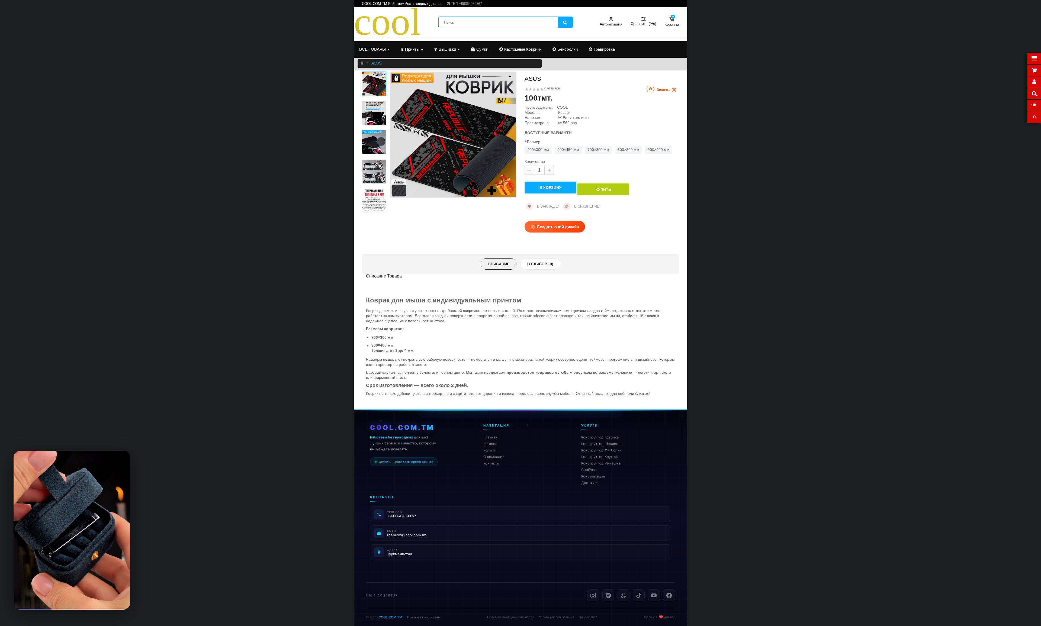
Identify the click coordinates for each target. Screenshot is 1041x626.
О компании (494, 456)
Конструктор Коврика (600, 437)
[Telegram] (608, 595)
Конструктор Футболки (601, 450)
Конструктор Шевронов (601, 443)
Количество (535, 162)
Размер (533, 142)
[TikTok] (639, 595)
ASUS (376, 63)
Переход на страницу (72, 597)
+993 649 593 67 (401, 516)
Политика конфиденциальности (510, 617)
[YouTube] (654, 595)
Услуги (489, 450)
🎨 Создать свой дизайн (555, 226)
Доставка (589, 482)
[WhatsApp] (623, 595)
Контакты (491, 463)
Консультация (593, 476)
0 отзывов (552, 88)
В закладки (547, 206)
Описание (498, 264)
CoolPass (589, 469)
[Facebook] (669, 595)
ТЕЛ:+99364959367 (466, 4)
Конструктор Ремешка (601, 463)
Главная (490, 437)
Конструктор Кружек (599, 456)
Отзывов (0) (540, 264)
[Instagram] (593, 595)
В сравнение (586, 206)
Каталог (490, 443)
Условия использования (556, 617)
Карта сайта (588, 617)
